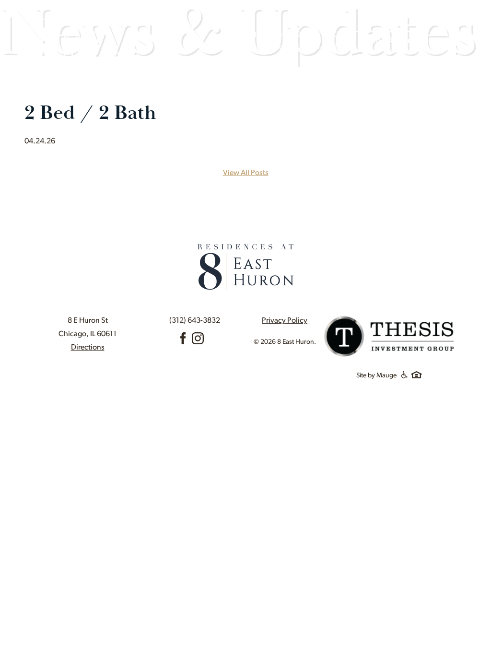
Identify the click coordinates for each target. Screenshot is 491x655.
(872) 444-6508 (313, 47)
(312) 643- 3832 (313, 35)
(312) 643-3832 (194, 321)
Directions (88, 347)
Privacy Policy (284, 321)
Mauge (386, 375)
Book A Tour (389, 41)
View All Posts (246, 173)
